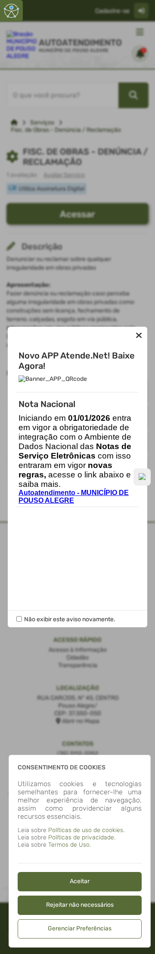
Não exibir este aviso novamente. (69, 619)
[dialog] (80, 851)
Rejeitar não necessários (80, 904)
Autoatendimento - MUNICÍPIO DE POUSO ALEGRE (74, 496)
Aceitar (80, 881)
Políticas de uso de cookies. (86, 830)
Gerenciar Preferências (80, 928)
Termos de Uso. (69, 844)
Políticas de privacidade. (81, 837)
